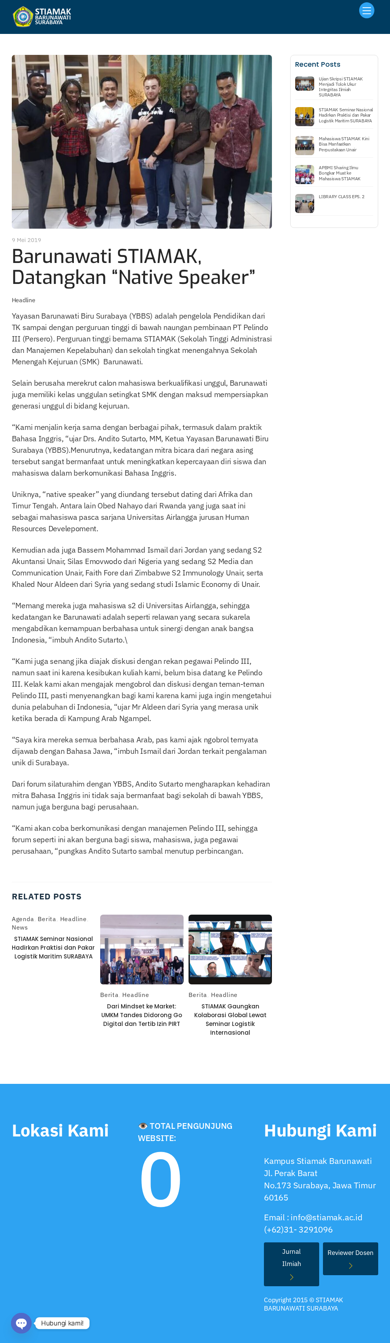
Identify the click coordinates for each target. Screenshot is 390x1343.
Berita (47, 919)
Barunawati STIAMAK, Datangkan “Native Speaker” (134, 267)
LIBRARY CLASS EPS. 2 (341, 196)
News (20, 927)
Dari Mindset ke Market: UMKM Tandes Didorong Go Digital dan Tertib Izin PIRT (141, 1015)
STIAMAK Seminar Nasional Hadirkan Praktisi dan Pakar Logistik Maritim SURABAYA (53, 947)
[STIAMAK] (44, 24)
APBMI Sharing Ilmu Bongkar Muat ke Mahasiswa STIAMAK (340, 173)
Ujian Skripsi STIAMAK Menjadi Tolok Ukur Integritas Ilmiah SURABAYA (341, 87)
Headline (23, 300)
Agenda (23, 919)
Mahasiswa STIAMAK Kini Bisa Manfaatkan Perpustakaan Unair (344, 144)
